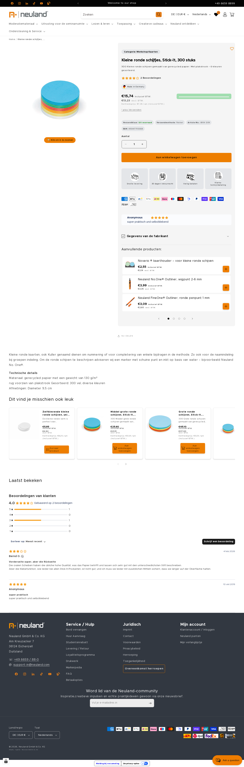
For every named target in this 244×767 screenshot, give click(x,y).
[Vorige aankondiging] (78, 3)
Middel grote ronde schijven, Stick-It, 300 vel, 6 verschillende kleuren (123, 414)
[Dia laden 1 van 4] (168, 318)
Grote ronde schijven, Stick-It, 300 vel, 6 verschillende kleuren (190, 414)
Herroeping (130, 655)
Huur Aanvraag (75, 636)
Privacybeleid (131, 648)
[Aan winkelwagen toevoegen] (226, 269)
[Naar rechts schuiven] (193, 319)
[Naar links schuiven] (160, 319)
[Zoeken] (159, 14)
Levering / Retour (77, 648)
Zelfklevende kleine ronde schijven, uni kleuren (56, 414)
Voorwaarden (132, 642)
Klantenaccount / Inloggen (197, 630)
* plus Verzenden (131, 110)
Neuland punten (190, 636)
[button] (23, 24)
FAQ (69, 674)
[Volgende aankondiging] (166, 3)
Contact (128, 636)
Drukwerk (72, 661)
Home (12, 39)
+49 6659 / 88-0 (26, 659)
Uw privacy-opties (131, 763)
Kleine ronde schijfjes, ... (31, 39)
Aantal (125, 136)
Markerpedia (74, 667)
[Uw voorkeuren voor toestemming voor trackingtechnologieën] (6, 761)
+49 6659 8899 (225, 3)
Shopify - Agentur (15, 749)
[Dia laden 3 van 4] (179, 318)
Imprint (127, 630)
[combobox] (122, 15)
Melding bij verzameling (107, 763)
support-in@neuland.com (31, 664)
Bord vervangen (76, 630)
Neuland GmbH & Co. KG (32, 747)
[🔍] (60, 93)
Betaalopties (74, 680)
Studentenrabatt (77, 642)
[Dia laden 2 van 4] (173, 318)
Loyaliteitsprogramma (80, 655)
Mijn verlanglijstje (191, 642)
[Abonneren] (150, 703)
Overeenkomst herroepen (144, 668)
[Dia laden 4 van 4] (184, 318)
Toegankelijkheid (134, 661)
